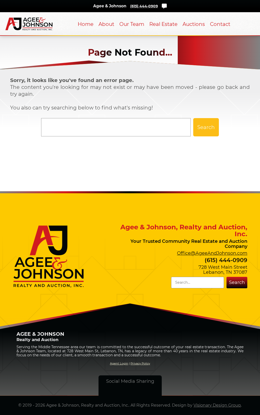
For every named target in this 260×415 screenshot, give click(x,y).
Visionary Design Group (217, 405)
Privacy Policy (140, 363)
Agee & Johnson (109, 6)
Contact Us (164, 6)
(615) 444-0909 (144, 6)
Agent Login (119, 363)
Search (206, 127)
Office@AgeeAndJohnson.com (212, 253)
